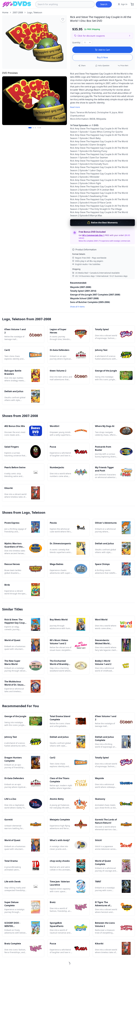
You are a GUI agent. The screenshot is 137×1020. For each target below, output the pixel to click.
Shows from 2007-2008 (20, 415)
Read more (75, 107)
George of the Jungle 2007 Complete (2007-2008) (95, 294)
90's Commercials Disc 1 (93, 235)
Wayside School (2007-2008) (84, 298)
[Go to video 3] (35, 127)
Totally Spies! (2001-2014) (83, 290)
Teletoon (37, 12)
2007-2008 (18, 12)
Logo (29, 12)
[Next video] (63, 100)
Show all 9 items (77, 306)
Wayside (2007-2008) (80, 287)
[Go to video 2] (33, 127)
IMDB (92, 118)
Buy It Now (102, 57)
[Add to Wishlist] (62, 19)
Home (5, 12)
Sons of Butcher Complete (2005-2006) (90, 302)
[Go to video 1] (30, 127)
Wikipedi (100, 118)
